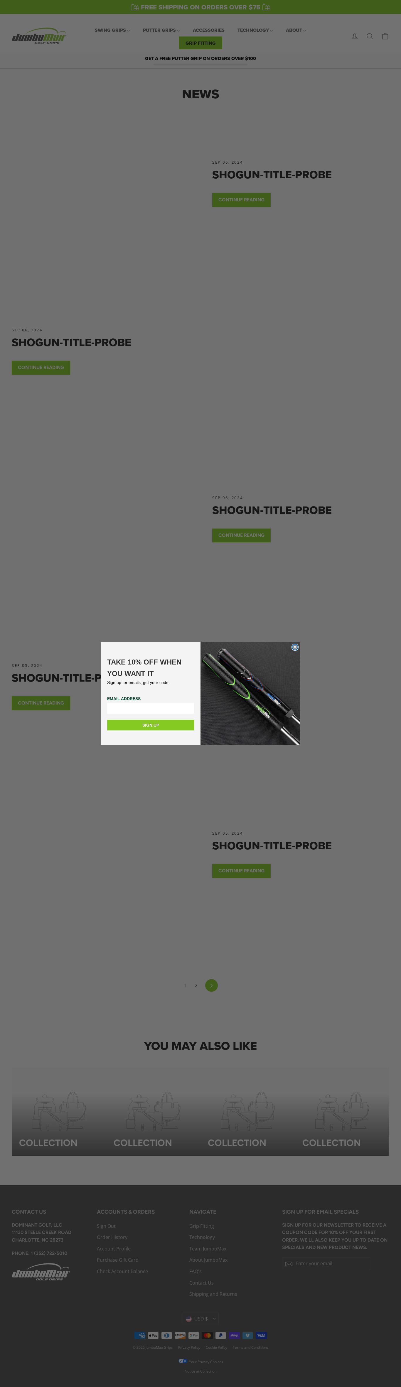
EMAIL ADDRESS (124, 698)
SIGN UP (150, 725)
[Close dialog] (295, 647)
